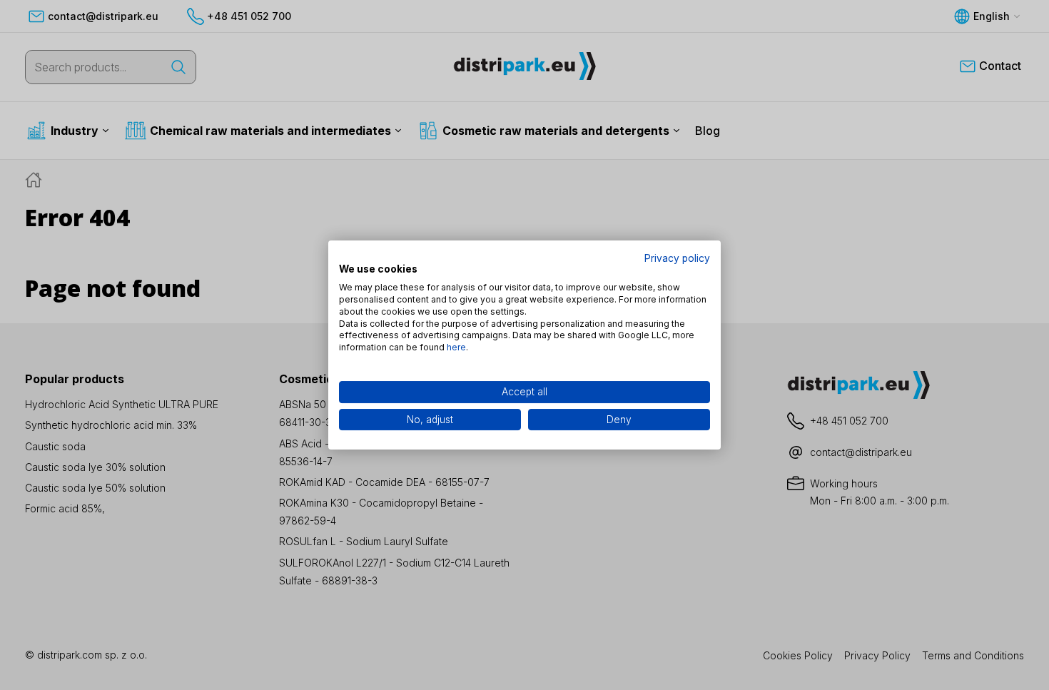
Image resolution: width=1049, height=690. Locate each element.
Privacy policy (677, 258)
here (456, 347)
